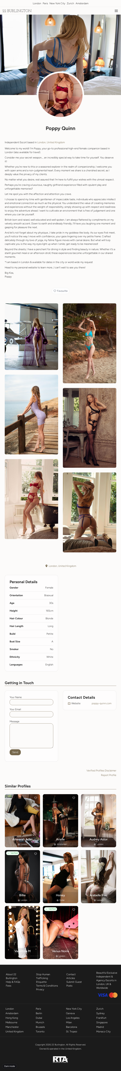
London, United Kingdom (51, 142)
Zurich (70, 3)
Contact (71, 974)
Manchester (12, 1026)
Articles (70, 978)
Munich (40, 1022)
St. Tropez (71, 1031)
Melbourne (11, 1022)
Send (15, 752)
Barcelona (71, 1026)
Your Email (15, 709)
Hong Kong (12, 1017)
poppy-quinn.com (101, 703)
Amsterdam (82, 3)
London (37, 3)
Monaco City (103, 1031)
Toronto (40, 1031)
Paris (45, 3)
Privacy (40, 989)
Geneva (70, 1013)
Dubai (39, 1017)
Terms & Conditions (47, 985)
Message (14, 721)
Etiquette (41, 981)
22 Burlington (17, 11)
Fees (8, 985)
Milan (69, 1022)
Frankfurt (101, 1017)
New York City (57, 3)
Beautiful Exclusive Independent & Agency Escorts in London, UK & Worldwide (106, 980)
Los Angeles (72, 1017)
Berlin (39, 1013)
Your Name (16, 697)
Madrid (100, 1026)
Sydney (100, 1013)
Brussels (40, 1026)
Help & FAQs (13, 981)
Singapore (102, 1022)
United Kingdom (14, 1031)
